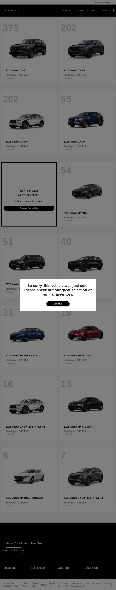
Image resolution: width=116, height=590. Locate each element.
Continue (58, 304)
